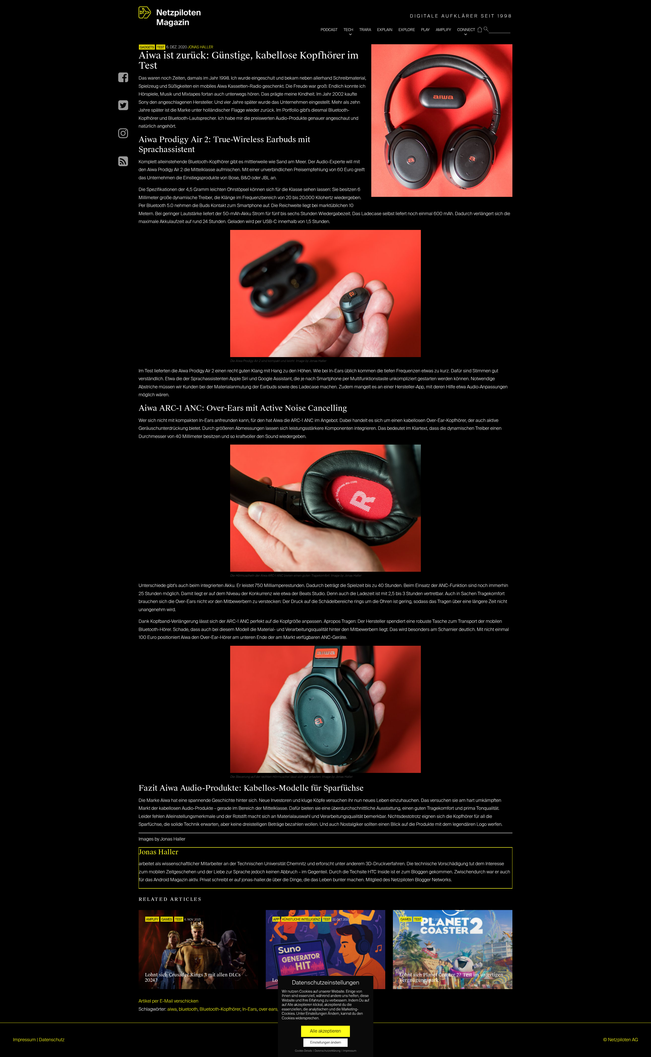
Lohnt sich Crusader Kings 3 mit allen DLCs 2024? (193, 977)
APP (276, 919)
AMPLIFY (443, 30)
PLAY (425, 30)
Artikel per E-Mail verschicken (168, 1001)
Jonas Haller (200, 47)
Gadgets (147, 47)
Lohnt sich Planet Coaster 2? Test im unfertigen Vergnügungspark (451, 977)
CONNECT (466, 30)
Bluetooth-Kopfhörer (220, 1009)
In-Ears (249, 1009)
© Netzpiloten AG (620, 1040)
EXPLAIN (384, 30)
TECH (348, 30)
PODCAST (329, 30)
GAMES (166, 919)
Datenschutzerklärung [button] (328, 1051)
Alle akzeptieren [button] (325, 1031)
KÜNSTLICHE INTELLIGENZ (301, 919)
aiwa (172, 1009)
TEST (160, 47)
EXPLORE (406, 30)
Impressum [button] (349, 1051)
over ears (268, 1009)
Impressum (24, 1040)
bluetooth (188, 1009)
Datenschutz (52, 1040)
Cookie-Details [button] (304, 1051)
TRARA (365, 30)
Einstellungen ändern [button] (325, 1042)
